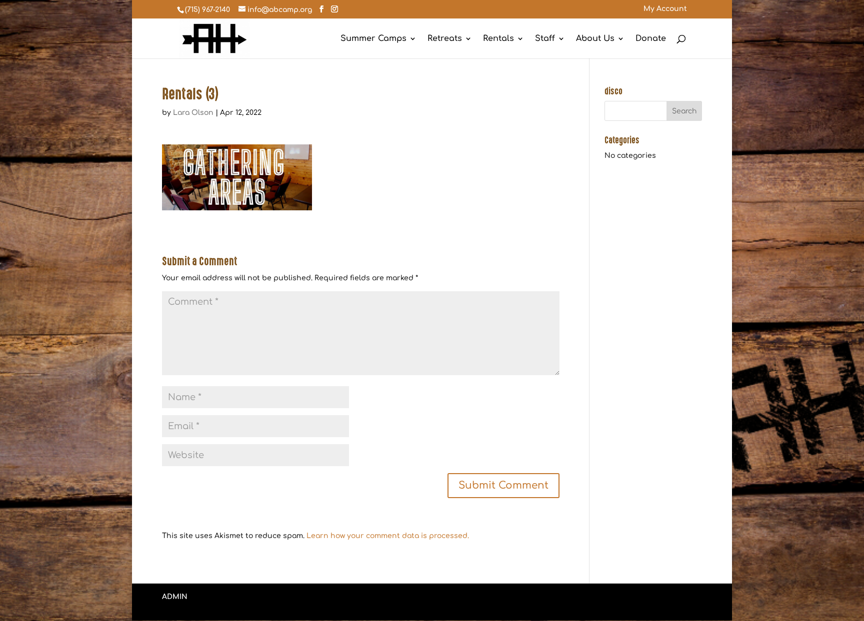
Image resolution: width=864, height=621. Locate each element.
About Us (595, 39)
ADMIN (175, 597)
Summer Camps (373, 39)
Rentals (498, 39)
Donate (651, 39)
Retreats (445, 39)
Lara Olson (193, 112)
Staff (545, 39)
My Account (665, 8)
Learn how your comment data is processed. (387, 536)
